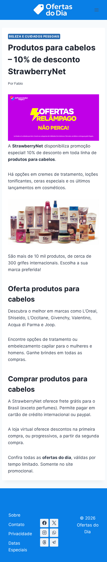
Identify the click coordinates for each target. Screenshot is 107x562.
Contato (16, 524)
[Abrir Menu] (96, 10)
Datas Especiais (17, 546)
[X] (54, 523)
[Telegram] (54, 542)
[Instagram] (44, 532)
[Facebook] (44, 523)
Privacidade (20, 533)
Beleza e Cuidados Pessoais (34, 36)
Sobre (14, 515)
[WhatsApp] (54, 532)
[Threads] (44, 542)
